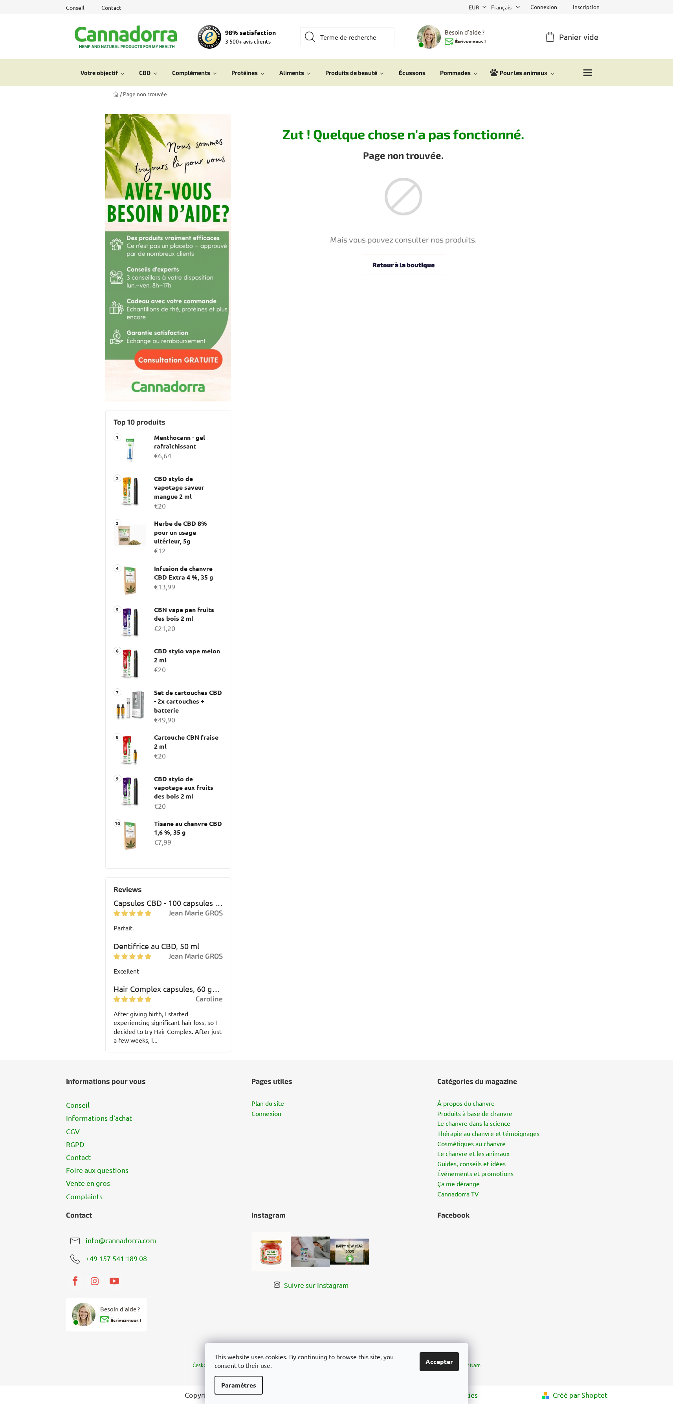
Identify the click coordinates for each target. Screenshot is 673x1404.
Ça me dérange (458, 1183)
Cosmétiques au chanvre (471, 1143)
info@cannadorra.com (121, 1240)
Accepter (439, 1361)
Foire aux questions (97, 1170)
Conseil (75, 7)
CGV (73, 1131)
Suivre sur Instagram (316, 1285)
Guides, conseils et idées (471, 1163)
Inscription (586, 6)
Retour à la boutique (403, 264)
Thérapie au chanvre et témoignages (488, 1133)
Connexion (266, 1113)
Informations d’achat (99, 1118)
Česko (200, 1365)
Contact (111, 7)
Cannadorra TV (458, 1194)
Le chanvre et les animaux (473, 1153)
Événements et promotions (475, 1173)
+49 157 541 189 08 (116, 1258)
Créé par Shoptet (580, 1395)
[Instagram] (95, 1281)
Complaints (84, 1196)
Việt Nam (469, 1365)
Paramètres (238, 1385)
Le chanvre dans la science (473, 1123)
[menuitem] (102, 72)
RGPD (75, 1144)
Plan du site (267, 1103)
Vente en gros (88, 1183)
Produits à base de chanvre (474, 1113)
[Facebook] (75, 1281)
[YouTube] (114, 1281)
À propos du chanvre (466, 1103)
